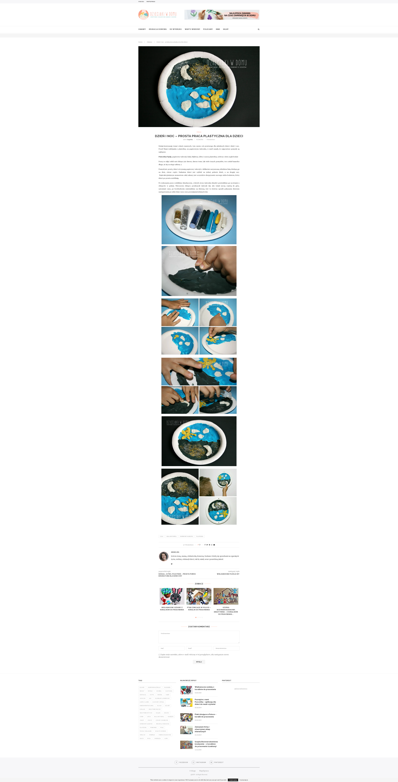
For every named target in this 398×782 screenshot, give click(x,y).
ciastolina (168, 691)
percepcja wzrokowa (162, 724)
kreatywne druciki (155, 709)
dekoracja (143, 694)
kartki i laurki (144, 702)
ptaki (161, 727)
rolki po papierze (160, 731)
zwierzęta (157, 738)
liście (149, 716)
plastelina (199, 536)
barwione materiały (154, 687)
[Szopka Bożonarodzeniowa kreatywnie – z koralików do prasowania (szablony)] (226, 596)
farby (167, 694)
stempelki (152, 735)
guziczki (142, 698)
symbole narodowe (165, 735)
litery (141, 716)
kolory (167, 705)
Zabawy (142, 29)
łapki (166, 738)
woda (149, 738)
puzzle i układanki (146, 731)
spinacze (142, 735)
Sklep (226, 29)
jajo (150, 698)
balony (142, 687)
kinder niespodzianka (147, 705)
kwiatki (166, 713)
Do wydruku (176, 29)
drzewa (159, 694)
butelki (150, 691)
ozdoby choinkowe (162, 720)
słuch (142, 738)
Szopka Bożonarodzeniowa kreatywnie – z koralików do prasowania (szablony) (206, 744)
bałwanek (167, 687)
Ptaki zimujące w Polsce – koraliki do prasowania (205, 715)
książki (158, 713)
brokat (142, 691)
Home (140, 42)
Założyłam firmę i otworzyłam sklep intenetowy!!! (202, 729)
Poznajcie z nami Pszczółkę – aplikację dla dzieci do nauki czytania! (205, 702)
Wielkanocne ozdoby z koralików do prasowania (205, 688)
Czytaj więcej (244, 780)
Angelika (190, 139)
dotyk (152, 694)
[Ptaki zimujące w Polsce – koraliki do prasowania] (199, 596)
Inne (218, 29)
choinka (159, 691)
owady (142, 720)
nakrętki (170, 716)
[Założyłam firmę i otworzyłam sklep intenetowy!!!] (186, 730)
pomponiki (153, 727)
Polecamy (208, 29)
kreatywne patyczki (146, 713)
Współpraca (151, 1)
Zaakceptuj (233, 780)
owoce (150, 720)
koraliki (142, 709)
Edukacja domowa (158, 29)
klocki (159, 705)
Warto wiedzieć (192, 29)
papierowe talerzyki (186, 536)
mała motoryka (172, 536)
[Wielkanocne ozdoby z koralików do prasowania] (172, 596)
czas (161, 536)
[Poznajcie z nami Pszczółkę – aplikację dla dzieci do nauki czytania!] (186, 702)
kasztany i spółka (158, 702)
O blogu (141, 1)
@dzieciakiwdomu (240, 689)
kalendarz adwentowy (162, 698)
